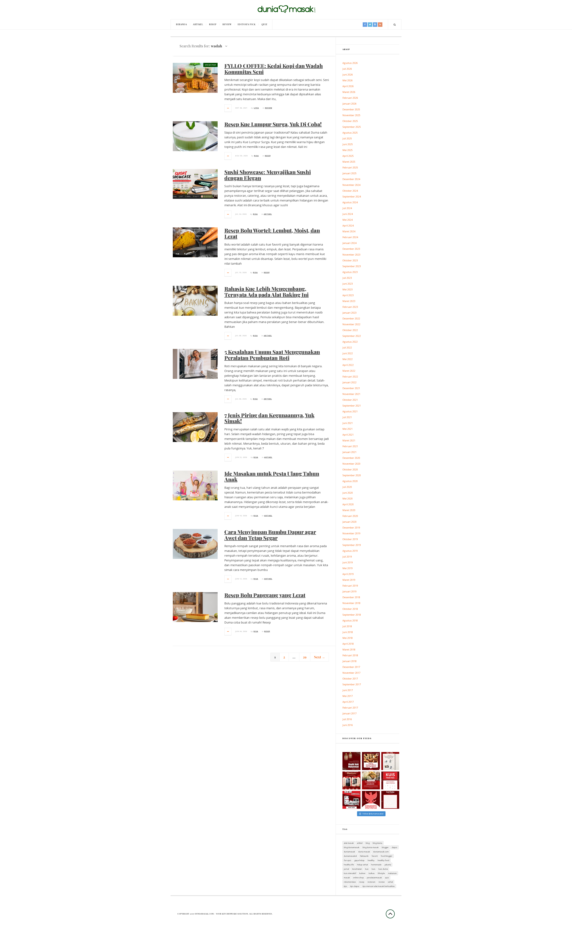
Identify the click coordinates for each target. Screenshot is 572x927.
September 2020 (351, 475)
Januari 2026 (349, 103)
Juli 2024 (347, 208)
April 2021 (348, 434)
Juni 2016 (347, 725)
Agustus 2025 (350, 132)
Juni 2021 (347, 423)
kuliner (362, 873)
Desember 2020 (351, 458)
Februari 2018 (350, 655)
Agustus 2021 (350, 411)
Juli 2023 (347, 278)
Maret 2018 (348, 649)
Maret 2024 (348, 231)
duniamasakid (350, 856)
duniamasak (349, 851)
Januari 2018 (349, 661)
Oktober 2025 (350, 121)
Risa (256, 156)
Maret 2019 (348, 580)
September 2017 (351, 684)
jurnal (346, 869)
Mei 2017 (347, 696)
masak (347, 877)
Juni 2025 (347, 144)
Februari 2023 (350, 307)
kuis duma (383, 869)
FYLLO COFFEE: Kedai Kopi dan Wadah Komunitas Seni (273, 68)
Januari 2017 (349, 713)
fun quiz (347, 860)
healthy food (383, 860)
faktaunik (364, 856)
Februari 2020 (350, 516)
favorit (375, 856)
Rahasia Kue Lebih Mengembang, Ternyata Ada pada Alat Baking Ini (266, 291)
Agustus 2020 (350, 481)
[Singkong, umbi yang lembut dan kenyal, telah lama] (371, 761)
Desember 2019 (351, 527)
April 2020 (348, 504)
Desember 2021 (351, 388)
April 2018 (348, 643)
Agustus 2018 (350, 620)
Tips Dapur (354, 886)
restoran (371, 882)
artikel (360, 843)
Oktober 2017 (350, 678)
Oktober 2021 (350, 399)
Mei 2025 (347, 150)
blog (368, 843)
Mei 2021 (347, 429)
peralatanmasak (374, 877)
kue (367, 869)
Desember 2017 (351, 667)
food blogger (386, 856)
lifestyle (381, 873)
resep (361, 882)
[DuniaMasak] (286, 9)
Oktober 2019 (350, 539)
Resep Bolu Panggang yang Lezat (264, 594)
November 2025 (351, 115)
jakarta (388, 864)
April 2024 (348, 225)
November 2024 (351, 185)
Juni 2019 (347, 562)
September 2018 (351, 614)
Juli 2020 (347, 487)
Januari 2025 (349, 173)
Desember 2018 (351, 597)
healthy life (349, 864)
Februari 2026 (350, 97)
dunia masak (364, 851)
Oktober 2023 (350, 260)
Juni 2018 (347, 632)
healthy (371, 860)
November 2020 (351, 463)
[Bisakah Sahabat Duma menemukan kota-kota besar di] (390, 800)
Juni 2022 (347, 353)
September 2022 (351, 336)
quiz (387, 877)
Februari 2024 (350, 237)
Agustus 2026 (350, 63)
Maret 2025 (348, 161)
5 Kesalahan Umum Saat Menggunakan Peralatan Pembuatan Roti (272, 354)
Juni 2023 (347, 283)
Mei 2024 (347, 219)
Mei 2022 (347, 359)
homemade (376, 864)
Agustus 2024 (350, 202)
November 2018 (351, 603)
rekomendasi (350, 882)
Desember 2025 (351, 109)
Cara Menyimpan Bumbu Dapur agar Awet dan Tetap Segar (270, 534)
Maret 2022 (348, 370)
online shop (358, 877)
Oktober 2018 (350, 609)
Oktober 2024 (350, 190)
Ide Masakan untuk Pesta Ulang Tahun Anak (271, 476)
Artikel (198, 24)
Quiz (264, 24)
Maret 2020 (348, 510)
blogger (385, 847)
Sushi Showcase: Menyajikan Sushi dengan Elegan (267, 174)
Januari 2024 (349, 243)
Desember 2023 (351, 248)
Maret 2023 (348, 301)
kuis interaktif (350, 873)
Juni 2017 (347, 690)
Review (226, 24)
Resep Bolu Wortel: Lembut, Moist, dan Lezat (272, 233)
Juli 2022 (347, 347)
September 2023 (351, 266)
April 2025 (348, 156)
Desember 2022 (351, 318)
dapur (394, 847)
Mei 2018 (347, 638)
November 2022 (351, 324)
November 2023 (351, 254)
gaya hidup (359, 860)
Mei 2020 (347, 498)
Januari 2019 (349, 591)
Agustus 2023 (350, 272)
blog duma (377, 843)
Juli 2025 (347, 138)
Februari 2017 (350, 707)
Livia (256, 108)
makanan (392, 873)
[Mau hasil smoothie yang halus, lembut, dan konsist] (351, 780)
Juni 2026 (347, 74)
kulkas (372, 873)
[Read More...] (228, 108)
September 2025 (351, 127)
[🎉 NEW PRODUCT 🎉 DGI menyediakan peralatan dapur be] (351, 800)
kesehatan (357, 869)
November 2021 (351, 394)
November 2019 (351, 533)
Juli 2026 (347, 68)
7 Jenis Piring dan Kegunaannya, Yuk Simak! (269, 418)
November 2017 (351, 672)
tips (345, 886)
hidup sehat (362, 864)
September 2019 (351, 545)
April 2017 (348, 701)
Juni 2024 (347, 214)
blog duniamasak (351, 847)
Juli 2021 (347, 417)
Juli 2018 (347, 626)
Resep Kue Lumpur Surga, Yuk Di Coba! (273, 124)
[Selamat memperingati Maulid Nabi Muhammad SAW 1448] (351, 761)
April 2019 (348, 574)
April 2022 (348, 365)
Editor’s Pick (246, 24)
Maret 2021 (348, 440)
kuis (373, 869)
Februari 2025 (350, 167)
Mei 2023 (347, 289)
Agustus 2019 (350, 550)
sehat (390, 882)
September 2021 (351, 405)
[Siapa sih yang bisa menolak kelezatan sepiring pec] (371, 780)
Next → (319, 657)
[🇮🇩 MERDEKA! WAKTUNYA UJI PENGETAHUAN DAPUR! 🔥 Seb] (390, 761)
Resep (213, 24)
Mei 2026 (347, 80)
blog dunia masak (371, 847)
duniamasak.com (381, 851)
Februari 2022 (350, 376)
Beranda (181, 24)
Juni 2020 (347, 492)
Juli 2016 (347, 719)
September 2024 (351, 196)
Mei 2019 (347, 568)
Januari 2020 (349, 521)
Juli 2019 (347, 556)
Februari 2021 (350, 446)
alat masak (349, 843)
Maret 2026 (348, 92)
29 (304, 657)
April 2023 (348, 295)
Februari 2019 (350, 585)
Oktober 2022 (350, 330)
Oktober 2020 (350, 469)
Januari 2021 (349, 452)
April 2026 (348, 86)
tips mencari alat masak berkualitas (379, 886)
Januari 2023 (349, 312)
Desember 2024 (351, 179)
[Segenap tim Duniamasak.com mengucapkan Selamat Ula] (371, 800)
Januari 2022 (349, 382)
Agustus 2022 (350, 341)
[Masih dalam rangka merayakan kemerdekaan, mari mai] (390, 780)
